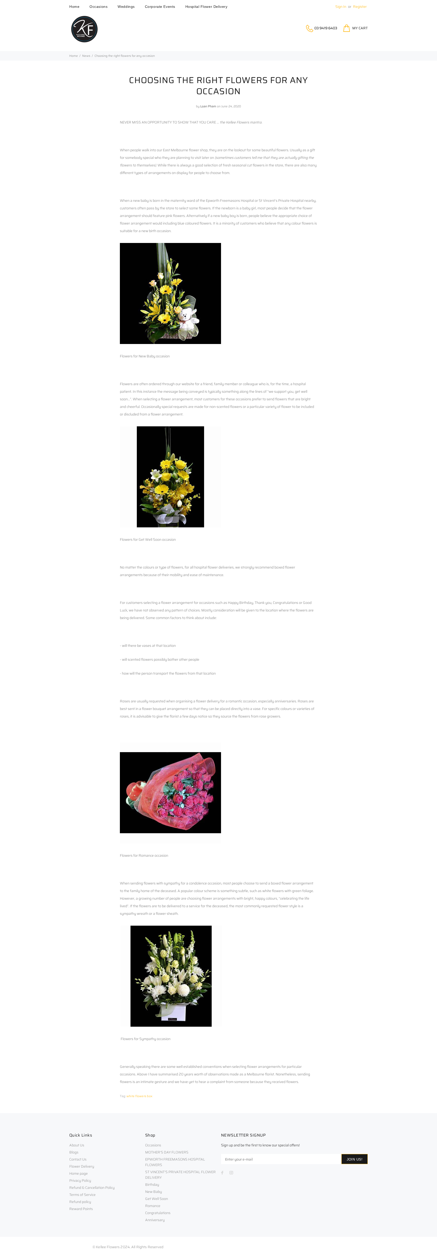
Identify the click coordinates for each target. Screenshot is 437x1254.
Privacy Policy (80, 1180)
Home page (78, 1173)
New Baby (153, 1191)
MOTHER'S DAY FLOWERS (166, 1152)
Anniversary (155, 1220)
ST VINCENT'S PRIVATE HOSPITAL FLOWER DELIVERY (180, 1174)
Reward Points (81, 1209)
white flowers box (139, 1096)
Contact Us (77, 1159)
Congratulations (157, 1213)
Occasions (153, 1145)
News (86, 55)
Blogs (73, 1152)
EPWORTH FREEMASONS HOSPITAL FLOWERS (175, 1162)
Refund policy (80, 1201)
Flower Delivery (81, 1166)
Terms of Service (82, 1194)
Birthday (152, 1184)
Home (73, 55)
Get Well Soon (156, 1198)
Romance (152, 1206)
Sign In (340, 6)
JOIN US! (354, 1159)
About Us (76, 1145)
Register (360, 6)
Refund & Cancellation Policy (92, 1187)
